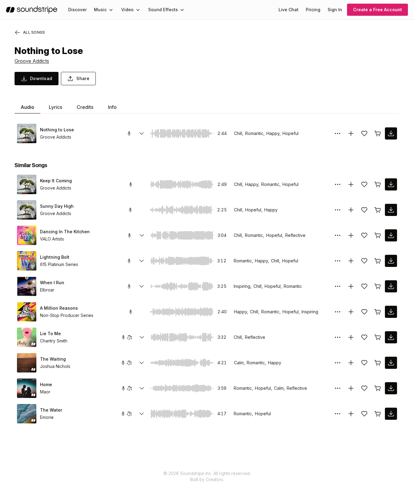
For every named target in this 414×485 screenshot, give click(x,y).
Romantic (293, 286)
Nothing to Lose (57, 129)
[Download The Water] (391, 414)
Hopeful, (253, 209)
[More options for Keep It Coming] (338, 184)
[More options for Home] (338, 388)
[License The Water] (378, 414)
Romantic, (255, 133)
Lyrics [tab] (55, 107)
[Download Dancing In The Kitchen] (391, 235)
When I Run (52, 282)
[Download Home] (391, 388)
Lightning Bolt (54, 257)
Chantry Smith (53, 340)
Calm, (239, 362)
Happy (271, 209)
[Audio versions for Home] (142, 388)
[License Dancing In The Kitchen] (378, 235)
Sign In (335, 9)
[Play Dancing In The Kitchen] (26, 235)
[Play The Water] (26, 413)
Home (46, 384)
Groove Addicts (32, 61)
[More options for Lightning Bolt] (338, 261)
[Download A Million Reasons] (391, 312)
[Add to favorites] (364, 133)
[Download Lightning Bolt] (391, 261)
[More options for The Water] (338, 414)
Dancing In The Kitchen (65, 231)
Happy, (273, 133)
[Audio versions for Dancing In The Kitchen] (142, 235)
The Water (51, 410)
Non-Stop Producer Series (66, 315)
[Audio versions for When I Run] (141, 286)
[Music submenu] (111, 9)
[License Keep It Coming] (378, 184)
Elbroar (47, 289)
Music (100, 9)
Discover (77, 9)
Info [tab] (112, 107)
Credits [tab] (85, 107)
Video (127, 9)
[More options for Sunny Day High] (338, 210)
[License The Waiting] (378, 363)
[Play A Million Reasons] (26, 312)
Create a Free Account (377, 9)
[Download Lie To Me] (391, 337)
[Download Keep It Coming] (391, 184)
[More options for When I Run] (338, 286)
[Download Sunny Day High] (391, 210)
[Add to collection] (351, 133)
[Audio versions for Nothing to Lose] (141, 133)
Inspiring (310, 311)
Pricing (313, 9)
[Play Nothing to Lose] (26, 133)
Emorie (47, 417)
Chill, (238, 133)
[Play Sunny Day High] (26, 210)
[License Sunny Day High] (378, 210)
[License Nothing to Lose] (378, 133)
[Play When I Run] (26, 286)
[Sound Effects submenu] (182, 9)
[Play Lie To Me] (26, 337)
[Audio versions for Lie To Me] (142, 337)
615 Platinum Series (59, 264)
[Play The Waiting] (26, 362)
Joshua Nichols (55, 366)
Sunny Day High (57, 206)
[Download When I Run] (391, 286)
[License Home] (378, 388)
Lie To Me (50, 333)
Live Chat (289, 9)
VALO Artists (52, 238)
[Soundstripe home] (31, 10)
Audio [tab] (27, 107)
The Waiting (53, 359)
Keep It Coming (56, 180)
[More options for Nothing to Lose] (338, 133)
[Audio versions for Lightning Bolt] (141, 261)
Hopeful (290, 133)
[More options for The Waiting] (338, 363)
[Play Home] (26, 388)
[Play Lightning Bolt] (26, 261)
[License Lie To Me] (378, 337)
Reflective (295, 235)
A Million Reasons (59, 308)
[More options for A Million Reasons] (338, 312)
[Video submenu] (138, 9)
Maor (45, 391)
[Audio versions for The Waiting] (141, 363)
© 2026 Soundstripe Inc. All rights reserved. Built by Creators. (207, 476)
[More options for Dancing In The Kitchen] (338, 235)
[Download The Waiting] (391, 363)
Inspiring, (243, 286)
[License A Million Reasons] (378, 312)
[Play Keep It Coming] (26, 184)
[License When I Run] (378, 286)
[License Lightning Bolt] (378, 261)
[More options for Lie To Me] (338, 337)
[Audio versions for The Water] (141, 414)
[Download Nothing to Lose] (391, 133)
